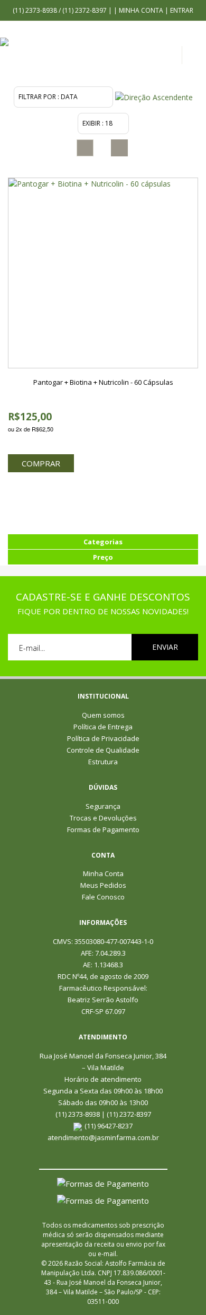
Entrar (181, 10)
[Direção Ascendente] (154, 96)
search (196, 58)
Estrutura (103, 761)
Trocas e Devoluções (103, 818)
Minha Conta (141, 10)
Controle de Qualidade (103, 750)
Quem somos (103, 715)
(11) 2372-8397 (85, 10)
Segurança (103, 806)
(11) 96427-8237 (109, 1126)
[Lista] (119, 147)
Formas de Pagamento (103, 829)
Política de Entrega (103, 726)
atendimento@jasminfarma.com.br (103, 1137)
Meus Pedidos (103, 885)
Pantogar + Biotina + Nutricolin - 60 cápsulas (103, 382)
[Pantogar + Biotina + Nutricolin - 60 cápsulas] (103, 273)
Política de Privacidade (103, 738)
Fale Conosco (103, 897)
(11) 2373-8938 (36, 10)
